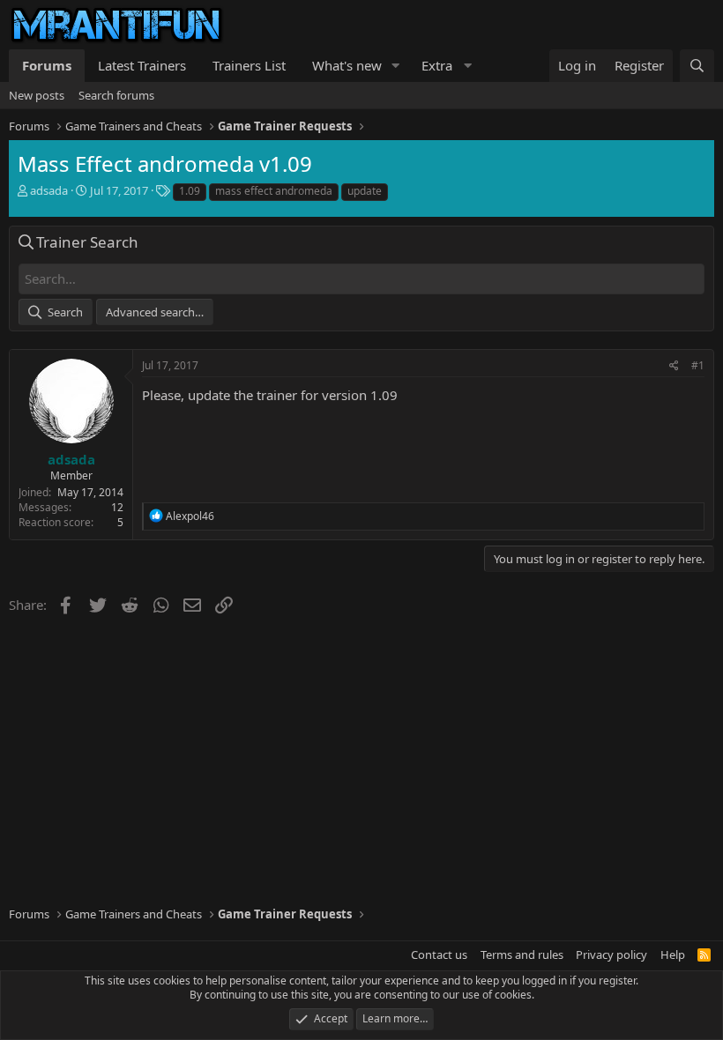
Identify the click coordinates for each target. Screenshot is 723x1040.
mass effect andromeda (273, 190)
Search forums (116, 95)
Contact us (439, 954)
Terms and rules (522, 954)
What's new (347, 65)
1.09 (189, 190)
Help (672, 954)
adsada (49, 190)
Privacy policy (611, 954)
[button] (396, 65)
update (364, 190)
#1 (697, 365)
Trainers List (249, 65)
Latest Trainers (142, 65)
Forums (46, 65)
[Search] (697, 65)
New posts (36, 95)
